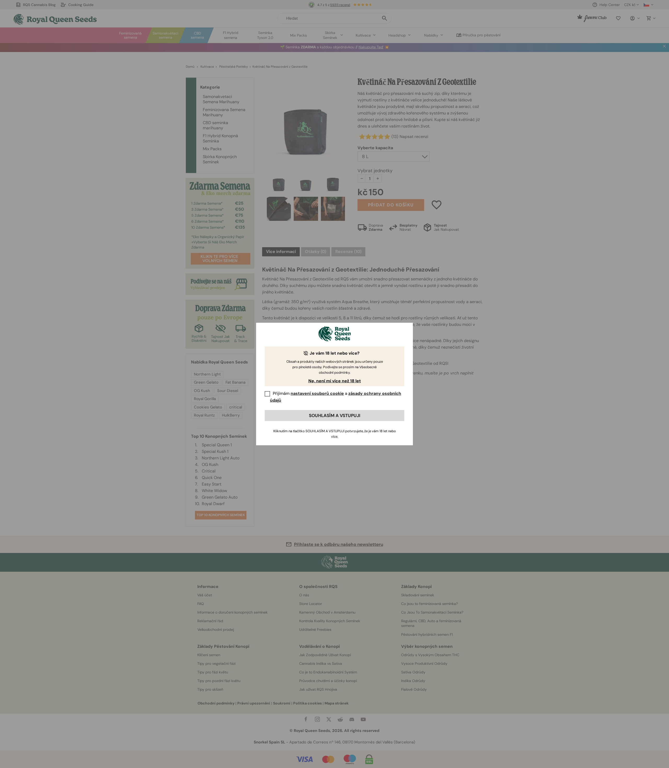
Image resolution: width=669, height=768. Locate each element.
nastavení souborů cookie (317, 393)
